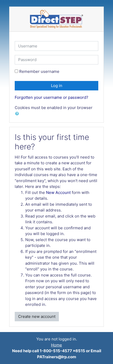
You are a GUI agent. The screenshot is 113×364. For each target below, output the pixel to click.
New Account (58, 192)
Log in (56, 85)
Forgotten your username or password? (51, 97)
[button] (18, 114)
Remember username (39, 71)
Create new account (36, 316)
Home (56, 345)
